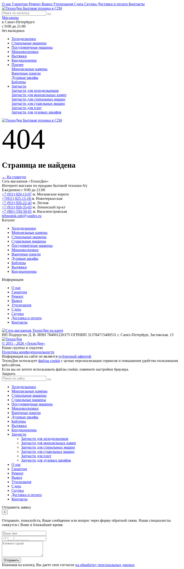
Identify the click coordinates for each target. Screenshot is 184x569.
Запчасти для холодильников (35, 91)
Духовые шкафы (25, 78)
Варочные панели (26, 73)
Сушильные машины (29, 241)
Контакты (137, 4)
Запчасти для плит (27, 108)
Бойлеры (19, 82)
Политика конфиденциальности (28, 352)
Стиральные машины (29, 43)
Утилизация (63, 4)
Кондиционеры (24, 60)
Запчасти (19, 86)
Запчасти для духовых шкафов (36, 112)
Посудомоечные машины (32, 47)
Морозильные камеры (29, 69)
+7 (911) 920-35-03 (17, 207)
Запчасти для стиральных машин (38, 99)
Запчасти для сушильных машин (38, 103)
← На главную (14, 177)
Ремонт (35, 4)
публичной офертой (74, 356)
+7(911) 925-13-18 (17, 198)
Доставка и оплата (113, 4)
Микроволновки (25, 52)
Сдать (79, 4)
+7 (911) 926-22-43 (17, 203)
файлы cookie (49, 361)
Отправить (11, 560)
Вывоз (47, 4)
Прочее (17, 65)
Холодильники (24, 39)
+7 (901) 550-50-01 (17, 211)
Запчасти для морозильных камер (39, 95)
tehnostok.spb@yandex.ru (21, 216)
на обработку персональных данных (105, 565)
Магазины (10, 18)
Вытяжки (19, 56)
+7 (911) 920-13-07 (17, 194)
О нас (7, 4)
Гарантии (20, 4)
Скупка (91, 4)
